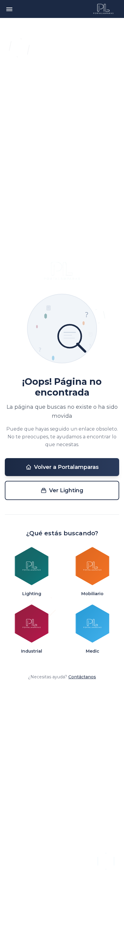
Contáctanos (82, 677)
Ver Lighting (66, 490)
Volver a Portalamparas (66, 467)
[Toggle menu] (9, 9)
